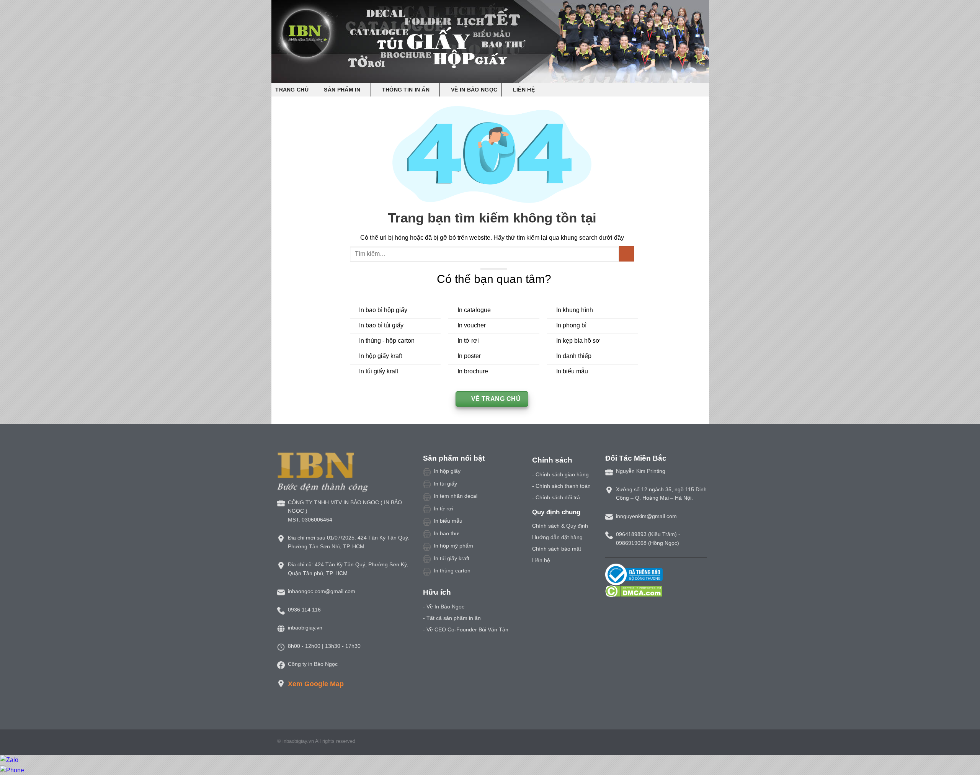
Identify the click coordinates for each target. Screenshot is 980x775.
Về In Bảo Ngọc (474, 90)
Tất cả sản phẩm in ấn (453, 618)
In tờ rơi (443, 508)
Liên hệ (524, 90)
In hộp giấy (447, 471)
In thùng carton (452, 570)
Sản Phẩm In (342, 90)
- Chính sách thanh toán (561, 486)
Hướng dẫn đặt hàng (557, 537)
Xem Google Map (316, 684)
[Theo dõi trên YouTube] (702, 742)
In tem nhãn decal (455, 496)
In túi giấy (445, 484)
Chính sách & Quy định (560, 526)
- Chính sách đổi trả (556, 497)
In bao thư (446, 533)
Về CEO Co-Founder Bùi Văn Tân (467, 629)
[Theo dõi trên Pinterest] (683, 742)
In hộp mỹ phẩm (453, 546)
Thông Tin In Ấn (406, 90)
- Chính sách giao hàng (560, 474)
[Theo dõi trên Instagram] (665, 742)
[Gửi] (626, 253)
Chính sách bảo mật (556, 549)
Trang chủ (292, 90)
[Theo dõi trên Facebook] (655, 742)
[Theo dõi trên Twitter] (674, 742)
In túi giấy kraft (451, 558)
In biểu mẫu (448, 521)
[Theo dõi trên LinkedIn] (693, 742)
